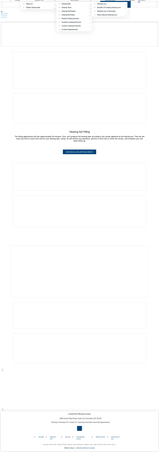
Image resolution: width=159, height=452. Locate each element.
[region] (79, 389)
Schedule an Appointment (79, 152)
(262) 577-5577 (70, 322)
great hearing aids (74, 105)
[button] (79, 370)
